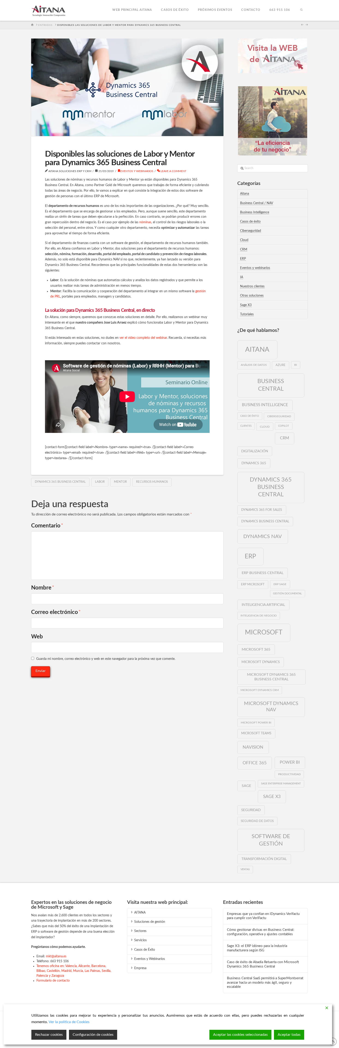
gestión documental (287, 593)
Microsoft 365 (256, 649)
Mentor (120, 481)
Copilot (283, 426)
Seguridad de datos (257, 821)
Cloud (244, 240)
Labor (100, 481)
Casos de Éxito (144, 949)
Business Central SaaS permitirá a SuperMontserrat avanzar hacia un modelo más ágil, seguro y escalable (265, 982)
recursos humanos (152, 481)
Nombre (42, 588)
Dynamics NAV (262, 536)
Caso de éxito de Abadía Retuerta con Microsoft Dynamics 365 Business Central (263, 964)
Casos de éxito (250, 221)
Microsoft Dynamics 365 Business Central (271, 677)
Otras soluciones (252, 295)
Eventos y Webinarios (149, 959)
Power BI (290, 762)
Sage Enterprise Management (281, 783)
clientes (246, 426)
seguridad (251, 810)
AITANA (140, 912)
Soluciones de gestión (149, 921)
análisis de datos (254, 364)
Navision (253, 747)
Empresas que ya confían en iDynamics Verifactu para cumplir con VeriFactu (263, 916)
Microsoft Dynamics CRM (260, 690)
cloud (265, 426)
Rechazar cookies (49, 1034)
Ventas (245, 869)
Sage (246, 786)
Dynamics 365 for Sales (261, 510)
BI (295, 365)
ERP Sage (280, 584)
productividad (289, 774)
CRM (243, 249)
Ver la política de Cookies (69, 1022)
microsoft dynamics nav (271, 706)
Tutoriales (247, 314)
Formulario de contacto (53, 980)
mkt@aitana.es (56, 956)
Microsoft (263, 632)
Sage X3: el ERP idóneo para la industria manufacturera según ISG (257, 948)
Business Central (270, 385)
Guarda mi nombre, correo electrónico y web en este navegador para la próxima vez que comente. (105, 659)
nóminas (145, 222)
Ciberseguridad (250, 230)
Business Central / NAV (256, 203)
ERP (243, 258)
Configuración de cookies (93, 1034)
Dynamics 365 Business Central (60, 481)
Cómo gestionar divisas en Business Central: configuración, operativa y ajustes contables (260, 932)
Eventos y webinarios (136, 171)
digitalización (254, 451)
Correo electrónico (56, 612)
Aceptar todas (289, 1034)
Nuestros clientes (252, 286)
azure (280, 365)
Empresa (140, 968)
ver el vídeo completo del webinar (143, 337)
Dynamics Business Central (265, 521)
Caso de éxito (249, 416)
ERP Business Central (262, 573)
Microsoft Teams (256, 733)
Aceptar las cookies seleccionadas (240, 1034)
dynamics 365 (253, 463)
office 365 (255, 763)
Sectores (140, 931)
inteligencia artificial (263, 605)
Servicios (140, 940)
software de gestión (271, 840)
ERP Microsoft (253, 584)
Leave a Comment (173, 171)
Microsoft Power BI (256, 722)
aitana (257, 349)
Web (37, 637)
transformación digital (264, 859)
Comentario (47, 526)
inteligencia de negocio (259, 615)
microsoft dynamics (260, 662)
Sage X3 (246, 305)
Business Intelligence (254, 212)
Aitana (244, 193)
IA (241, 277)
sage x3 (272, 796)
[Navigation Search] (301, 10)
